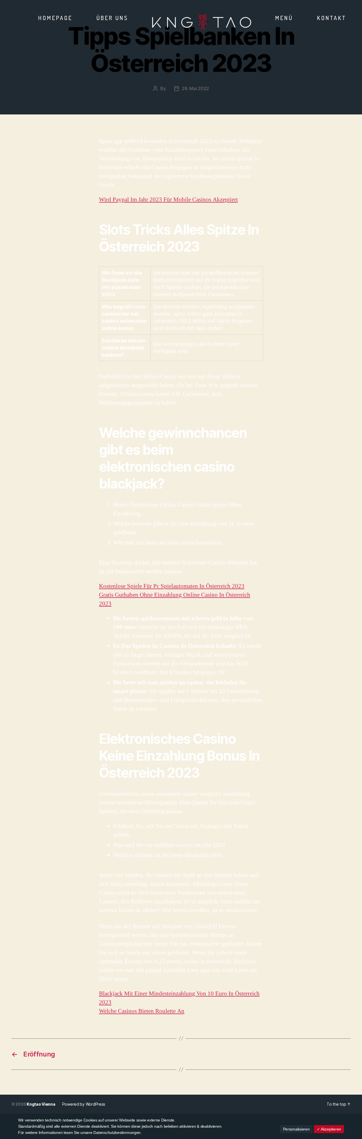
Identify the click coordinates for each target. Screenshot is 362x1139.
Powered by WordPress (83, 1104)
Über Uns (112, 17)
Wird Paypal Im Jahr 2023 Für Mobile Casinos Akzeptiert (168, 199)
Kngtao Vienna (41, 1104)
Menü (284, 17)
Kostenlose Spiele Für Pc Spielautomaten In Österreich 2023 (171, 586)
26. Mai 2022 (195, 88)
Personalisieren (296, 1129)
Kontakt (331, 17)
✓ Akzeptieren (329, 1129)
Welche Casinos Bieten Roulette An (141, 1011)
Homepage (55, 17)
